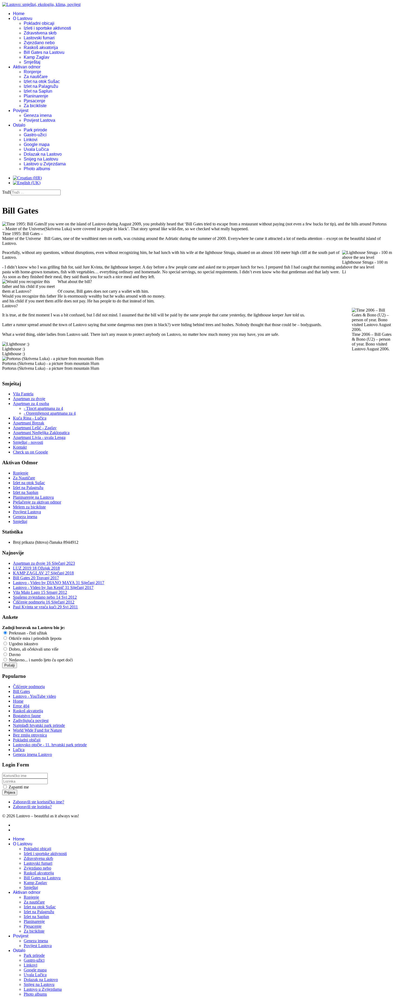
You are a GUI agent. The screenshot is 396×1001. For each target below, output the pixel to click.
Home (19, 13)
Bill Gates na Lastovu (44, 52)
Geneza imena (38, 115)
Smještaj (32, 62)
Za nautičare (36, 76)
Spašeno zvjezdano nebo (45, 597)
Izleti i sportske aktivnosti (47, 28)
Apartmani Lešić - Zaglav (35, 427)
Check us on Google (30, 452)
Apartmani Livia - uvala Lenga (39, 437)
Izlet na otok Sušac (42, 81)
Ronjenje (32, 71)
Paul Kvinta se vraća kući (45, 607)
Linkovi (30, 139)
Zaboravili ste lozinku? (32, 806)
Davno (14, 654)
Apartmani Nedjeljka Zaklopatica (41, 432)
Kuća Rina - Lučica (29, 418)
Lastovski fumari (39, 38)
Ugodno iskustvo (23, 643)
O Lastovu (22, 18)
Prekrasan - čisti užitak (27, 633)
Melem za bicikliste (29, 507)
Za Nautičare (24, 478)
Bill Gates (36, 578)
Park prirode (35, 130)
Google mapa (37, 144)
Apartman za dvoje (29, 398)
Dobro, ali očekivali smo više (33, 649)
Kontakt (20, 447)
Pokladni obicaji (39, 23)
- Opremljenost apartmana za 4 (50, 413)
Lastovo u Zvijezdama (45, 164)
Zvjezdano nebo (39, 42)
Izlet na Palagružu (41, 86)
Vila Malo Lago (40, 592)
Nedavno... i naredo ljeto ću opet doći (40, 660)
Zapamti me (19, 787)
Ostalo (19, 125)
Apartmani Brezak (28, 423)
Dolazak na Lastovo (43, 154)
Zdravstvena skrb (40, 33)
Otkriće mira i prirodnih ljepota (34, 638)
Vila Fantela (23, 394)
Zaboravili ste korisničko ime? (38, 802)
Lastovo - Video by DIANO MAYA (58, 582)
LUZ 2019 (36, 568)
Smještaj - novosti (28, 442)
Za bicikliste (35, 105)
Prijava (9, 792)
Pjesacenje (34, 101)
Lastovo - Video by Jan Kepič (53, 587)
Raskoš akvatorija (41, 47)
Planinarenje (36, 96)
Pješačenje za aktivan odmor (37, 502)
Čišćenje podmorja (43, 602)
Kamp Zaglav (36, 57)
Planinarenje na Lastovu (33, 497)
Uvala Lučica (36, 149)
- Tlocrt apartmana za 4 (43, 408)
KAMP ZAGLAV (43, 573)
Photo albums (37, 168)
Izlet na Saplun (38, 91)
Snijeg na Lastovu (41, 159)
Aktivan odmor (26, 67)
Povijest (20, 110)
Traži (6, 192)
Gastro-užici (35, 134)
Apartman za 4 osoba (31, 403)
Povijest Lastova (39, 120)
